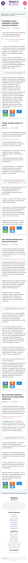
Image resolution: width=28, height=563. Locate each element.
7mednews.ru (5, 558)
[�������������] (12, 110)
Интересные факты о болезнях (14, 544)
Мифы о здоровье (14, 538)
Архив (14, 530)
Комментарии (14, 514)
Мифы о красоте (14, 536)
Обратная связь (14, 516)
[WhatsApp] (5, 114)
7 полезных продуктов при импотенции (14, 437)
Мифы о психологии (14, 541)
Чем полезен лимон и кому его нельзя (14, 308)
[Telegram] (12, 114)
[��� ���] (19, 110)
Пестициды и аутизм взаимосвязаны (14, 72)
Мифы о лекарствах (14, 539)
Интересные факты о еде (14, 547)
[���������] (5, 110)
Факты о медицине (14, 534)
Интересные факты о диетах (14, 545)
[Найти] (25, 8)
